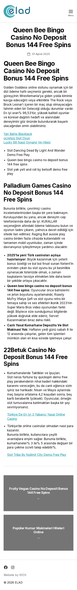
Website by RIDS (15, 575)
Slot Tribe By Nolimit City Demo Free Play (36, 455)
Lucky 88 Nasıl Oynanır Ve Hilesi (27, 142)
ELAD (19, 582)
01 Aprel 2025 (41, 54)
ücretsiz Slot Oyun (17, 138)
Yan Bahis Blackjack (18, 134)
